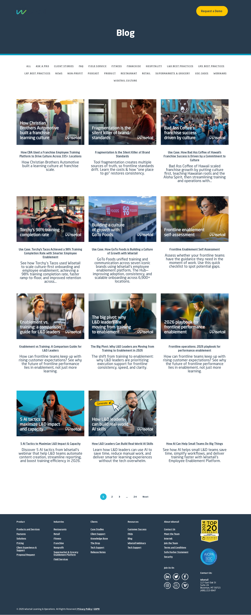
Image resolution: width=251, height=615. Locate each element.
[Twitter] (176, 576)
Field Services (61, 559)
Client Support (98, 534)
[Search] (232, 11)
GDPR (97, 609)
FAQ (81, 66)
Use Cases (202, 73)
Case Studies (97, 529)
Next (145, 496)
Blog (130, 538)
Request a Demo (211, 11)
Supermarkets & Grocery (172, 73)
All (28, 66)
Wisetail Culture (125, 80)
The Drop (95, 543)
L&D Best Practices (180, 66)
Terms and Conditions (175, 547)
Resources (139, 11)
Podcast (182, 11)
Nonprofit (59, 547)
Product (110, 73)
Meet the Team (172, 534)
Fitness (117, 66)
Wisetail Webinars (137, 543)
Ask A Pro (42, 66)
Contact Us (169, 529)
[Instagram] (167, 585)
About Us (161, 11)
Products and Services (28, 529)
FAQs (130, 534)
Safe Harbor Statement (176, 552)
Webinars (220, 73)
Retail (146, 73)
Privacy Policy (84, 609)
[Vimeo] (185, 585)
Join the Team (171, 543)
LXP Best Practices (37, 73)
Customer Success (137, 529)
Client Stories (64, 66)
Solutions (60, 11)
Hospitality (154, 66)
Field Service (97, 66)
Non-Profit (75, 73)
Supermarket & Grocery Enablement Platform (66, 553)
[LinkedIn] (167, 576)
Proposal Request (26, 555)
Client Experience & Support (27, 548)
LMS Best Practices (211, 66)
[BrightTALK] (176, 585)
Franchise (134, 66)
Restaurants (60, 529)
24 (135, 496)
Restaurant (129, 73)
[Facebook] (185, 576)
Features (81, 11)
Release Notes (98, 552)
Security (168, 557)
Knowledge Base (99, 538)
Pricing (122, 11)
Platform (102, 11)
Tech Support (97, 547)
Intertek (168, 538)
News (58, 73)
